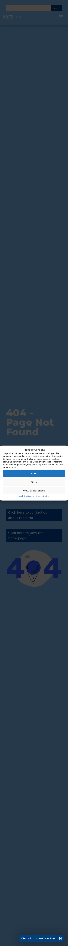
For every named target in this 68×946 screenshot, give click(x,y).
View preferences (34, 490)
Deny (34, 482)
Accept (34, 473)
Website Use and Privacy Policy (34, 496)
